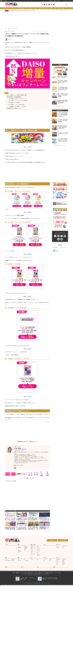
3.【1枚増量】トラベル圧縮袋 (14, 102)
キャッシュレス (33, 553)
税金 (43, 8)
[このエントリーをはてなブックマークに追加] (33, 478)
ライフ (55, 8)
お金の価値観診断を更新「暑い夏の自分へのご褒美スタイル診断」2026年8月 (22, 10)
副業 (50, 559)
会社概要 (51, 572)
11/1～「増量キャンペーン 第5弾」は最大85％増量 (17, 95)
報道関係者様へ (18, 572)
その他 (63, 8)
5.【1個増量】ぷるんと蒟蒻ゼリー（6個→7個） (17, 106)
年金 (24, 559)
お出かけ (57, 547)
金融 (63, 547)
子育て (63, 561)
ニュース (15, 8)
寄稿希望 (25, 572)
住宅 (57, 561)
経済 (44, 560)
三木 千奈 (17, 448)
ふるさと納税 (26, 560)
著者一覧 (14, 572)
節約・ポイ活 (30, 8)
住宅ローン (32, 559)
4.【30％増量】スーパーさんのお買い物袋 (16, 104)
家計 (57, 563)
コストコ (38, 547)
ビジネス (50, 8)
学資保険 (12, 560)
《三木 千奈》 (47, 422)
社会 (50, 560)
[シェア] (24, 478)
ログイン (52, 540)
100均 (38, 546)
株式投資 (25, 546)
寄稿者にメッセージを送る (18, 465)
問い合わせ (22, 572)
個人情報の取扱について (41, 572)
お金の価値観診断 (21, 8)
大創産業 (29, 147)
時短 (63, 564)
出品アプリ (38, 548)
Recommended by (45, 531)
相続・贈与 (19, 560)
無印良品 (32, 551)
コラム (59, 8)
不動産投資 (25, 547)
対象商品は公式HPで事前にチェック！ (14, 108)
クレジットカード (39, 553)
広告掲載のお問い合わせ (30, 572)
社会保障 (63, 563)
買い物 (63, 546)
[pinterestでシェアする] (30, 478)
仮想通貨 (25, 548)
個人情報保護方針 (47, 572)
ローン (47, 8)
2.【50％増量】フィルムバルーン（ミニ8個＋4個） (18, 100)
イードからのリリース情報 (56, 572)
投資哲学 (19, 551)
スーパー (38, 551)
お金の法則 (64, 559)
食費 (31, 552)
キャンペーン (35, 8)
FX (18, 548)
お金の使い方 (58, 559)
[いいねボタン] (33, 441)
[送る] (27, 478)
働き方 (57, 560)
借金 (37, 559)
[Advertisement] (27, 495)
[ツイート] (22, 478)
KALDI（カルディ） (33, 547)
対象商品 (30, 417)
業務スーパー (33, 548)
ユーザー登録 (62, 540)
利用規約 (36, 572)
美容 (37, 552)
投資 (27, 8)
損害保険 (12, 559)
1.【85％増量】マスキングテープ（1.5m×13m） (17, 98)
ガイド (22, 566)
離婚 (63, 560)
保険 (40, 8)
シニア (44, 544)
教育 (57, 564)
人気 (11, 8)
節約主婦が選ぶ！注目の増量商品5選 (14, 97)
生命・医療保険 (7, 560)
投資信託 (19, 547)
